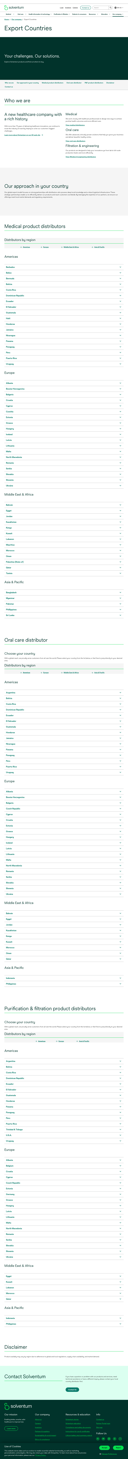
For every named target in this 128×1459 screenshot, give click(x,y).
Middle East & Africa (71, 247)
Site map (99, 1427)
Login (62, 7)
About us (38, 1419)
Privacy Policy (40, 1455)
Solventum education (73, 1423)
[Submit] (111, 7)
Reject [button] (118, 1448)
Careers (75, 7)
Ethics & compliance (42, 1439)
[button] (108, 1454)
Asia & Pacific (99, 247)
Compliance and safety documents (78, 1427)
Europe (46, 247)
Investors (68, 7)
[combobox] (103, 7)
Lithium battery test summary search (79, 1435)
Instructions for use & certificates (78, 1431)
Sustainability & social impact (45, 1435)
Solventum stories (72, 1419)
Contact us (100, 1419)
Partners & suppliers (42, 1431)
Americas (26, 247)
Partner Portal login (103, 1423)
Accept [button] (104, 1448)
